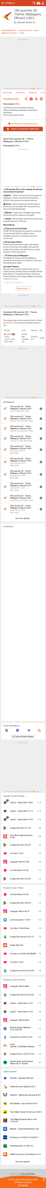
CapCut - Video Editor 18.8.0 (21, 802)
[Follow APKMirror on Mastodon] (17, 731)
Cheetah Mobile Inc (26, 22)
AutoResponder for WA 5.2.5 (21, 1146)
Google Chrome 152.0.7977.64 (22, 1054)
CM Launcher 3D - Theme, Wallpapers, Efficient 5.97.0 (20, 417)
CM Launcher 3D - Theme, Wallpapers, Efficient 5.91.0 (20, 484)
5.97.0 (16, 146)
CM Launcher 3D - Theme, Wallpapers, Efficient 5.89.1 (20, 507)
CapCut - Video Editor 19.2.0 (21, 1003)
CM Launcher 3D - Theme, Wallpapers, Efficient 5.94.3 (20, 447)
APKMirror (10, 3)
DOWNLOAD (33, 93)
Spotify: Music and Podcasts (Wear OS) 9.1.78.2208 (21, 1062)
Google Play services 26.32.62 (22, 995)
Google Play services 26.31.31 (22, 937)
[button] (25, 99)
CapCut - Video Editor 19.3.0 (21, 1012)
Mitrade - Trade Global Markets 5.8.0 (24, 1129)
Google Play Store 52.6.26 (20, 845)
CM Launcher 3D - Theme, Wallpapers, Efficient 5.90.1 (20, 497)
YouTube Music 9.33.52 (19, 870)
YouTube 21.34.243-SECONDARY (23, 954)
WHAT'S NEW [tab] (7, 93)
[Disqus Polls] (23, 560)
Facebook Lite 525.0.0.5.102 (21, 1037)
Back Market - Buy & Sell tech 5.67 (24, 1103)
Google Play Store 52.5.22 (20, 879)
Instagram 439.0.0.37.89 (19, 862)
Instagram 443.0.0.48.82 (19, 986)
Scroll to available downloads (25, 129)
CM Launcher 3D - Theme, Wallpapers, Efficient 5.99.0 (20, 407)
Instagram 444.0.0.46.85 (19, 1020)
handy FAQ (10, 323)
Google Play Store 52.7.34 (20, 828)
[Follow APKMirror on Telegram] (28, 731)
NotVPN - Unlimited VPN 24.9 (21, 1078)
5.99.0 (9, 334)
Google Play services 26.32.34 (22, 970)
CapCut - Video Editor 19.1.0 (21, 811)
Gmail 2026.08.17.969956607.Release (22, 1045)
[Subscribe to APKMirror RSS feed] (39, 731)
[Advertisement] (23, 64)
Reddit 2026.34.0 (16, 945)
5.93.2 (16, 104)
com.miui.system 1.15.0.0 (20, 920)
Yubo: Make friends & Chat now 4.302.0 (26, 1112)
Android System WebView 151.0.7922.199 (20, 1028)
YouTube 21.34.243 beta (19, 928)
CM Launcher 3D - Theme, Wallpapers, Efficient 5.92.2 (20, 472)
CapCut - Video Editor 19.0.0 (21, 819)
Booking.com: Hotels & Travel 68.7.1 (24, 1137)
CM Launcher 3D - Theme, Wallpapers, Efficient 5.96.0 (20, 427)
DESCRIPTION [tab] (20, 93)
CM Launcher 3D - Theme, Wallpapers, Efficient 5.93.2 (20, 460)
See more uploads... (23, 518)
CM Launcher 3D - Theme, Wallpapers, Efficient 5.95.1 (20, 437)
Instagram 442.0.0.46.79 (19, 911)
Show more (22, 288)
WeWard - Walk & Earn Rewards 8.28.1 (25, 1095)
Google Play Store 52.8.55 (20, 903)
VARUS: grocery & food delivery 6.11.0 (25, 1154)
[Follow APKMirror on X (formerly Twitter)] (6, 731)
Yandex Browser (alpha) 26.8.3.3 (23, 1086)
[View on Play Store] (31, 99)
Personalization (10, 99)
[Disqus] (23, 624)
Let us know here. (28, 1174)
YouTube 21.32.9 (16, 962)
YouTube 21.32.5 (16, 853)
